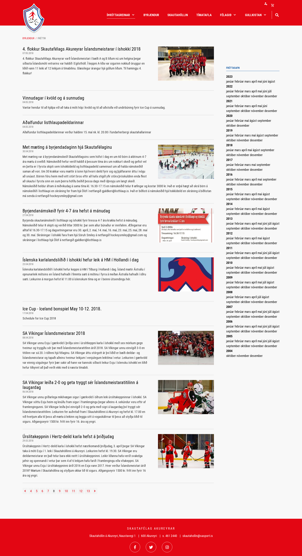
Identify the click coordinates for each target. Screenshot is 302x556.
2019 (229, 130)
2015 (229, 189)
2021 (229, 101)
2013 (229, 218)
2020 (229, 116)
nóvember (257, 96)
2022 (229, 86)
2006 (229, 321)
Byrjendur (28, 38)
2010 (229, 263)
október (246, 96)
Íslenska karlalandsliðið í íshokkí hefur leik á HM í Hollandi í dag (81, 259)
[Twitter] (151, 547)
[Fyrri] (25, 491)
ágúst (271, 81)
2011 (229, 248)
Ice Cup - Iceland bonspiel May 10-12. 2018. (62, 308)
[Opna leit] (277, 14)
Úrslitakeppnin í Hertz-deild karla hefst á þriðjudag (68, 436)
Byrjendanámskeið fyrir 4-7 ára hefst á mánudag (66, 210)
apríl (254, 81)
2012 (229, 233)
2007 (229, 307)
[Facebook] (135, 547)
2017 (229, 160)
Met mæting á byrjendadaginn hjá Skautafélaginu (67, 147)
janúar (230, 81)
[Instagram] (167, 547)
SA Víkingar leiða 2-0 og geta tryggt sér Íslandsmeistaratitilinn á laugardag (80, 385)
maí (260, 81)
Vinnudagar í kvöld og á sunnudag (53, 98)
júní (265, 81)
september (233, 96)
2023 (229, 76)
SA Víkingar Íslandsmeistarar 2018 (54, 333)
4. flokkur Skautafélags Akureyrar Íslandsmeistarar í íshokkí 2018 (82, 49)
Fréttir (42, 38)
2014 (229, 204)
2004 (229, 351)
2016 (229, 174)
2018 (229, 145)
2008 (229, 292)
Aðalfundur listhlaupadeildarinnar (53, 122)
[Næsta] (94, 491)
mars (248, 81)
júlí (270, 91)
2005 (229, 336)
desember (270, 96)
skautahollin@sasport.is (197, 536)
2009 (229, 277)
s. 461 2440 (169, 536)
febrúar (240, 81)
